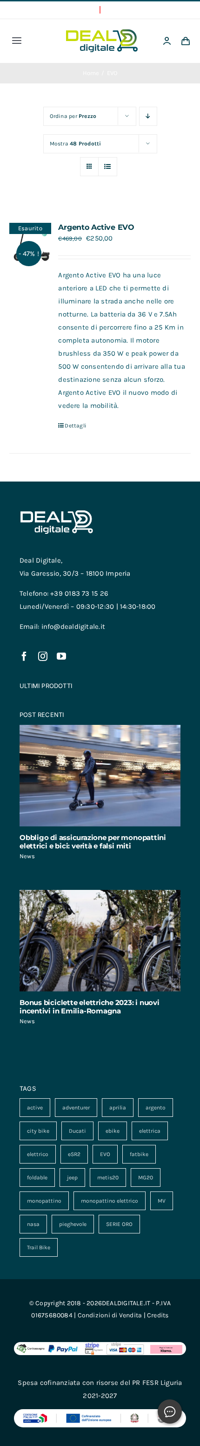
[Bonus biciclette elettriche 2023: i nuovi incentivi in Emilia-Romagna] (100, 941)
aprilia (117, 1107)
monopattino (44, 1201)
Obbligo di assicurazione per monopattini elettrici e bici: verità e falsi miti (93, 841)
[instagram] (42, 656)
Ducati (77, 1131)
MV (162, 1201)
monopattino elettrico (109, 1201)
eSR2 (74, 1154)
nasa (33, 1224)
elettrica (149, 1131)
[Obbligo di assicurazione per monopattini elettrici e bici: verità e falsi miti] (100, 775)
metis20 (108, 1177)
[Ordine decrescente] (148, 116)
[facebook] (24, 656)
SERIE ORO (119, 1224)
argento (156, 1107)
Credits (158, 1315)
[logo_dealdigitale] (102, 32)
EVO (105, 1154)
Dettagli (76, 425)
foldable (37, 1177)
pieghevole (73, 1224)
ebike (113, 1131)
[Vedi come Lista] (108, 167)
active (35, 1107)
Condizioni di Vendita (110, 1315)
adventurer (76, 1107)
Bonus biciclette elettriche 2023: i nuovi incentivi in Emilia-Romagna (90, 1006)
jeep (72, 1177)
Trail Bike (38, 1247)
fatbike (139, 1154)
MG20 (145, 1177)
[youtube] (61, 656)
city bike (38, 1131)
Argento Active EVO (96, 227)
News (27, 856)
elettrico (37, 1154)
